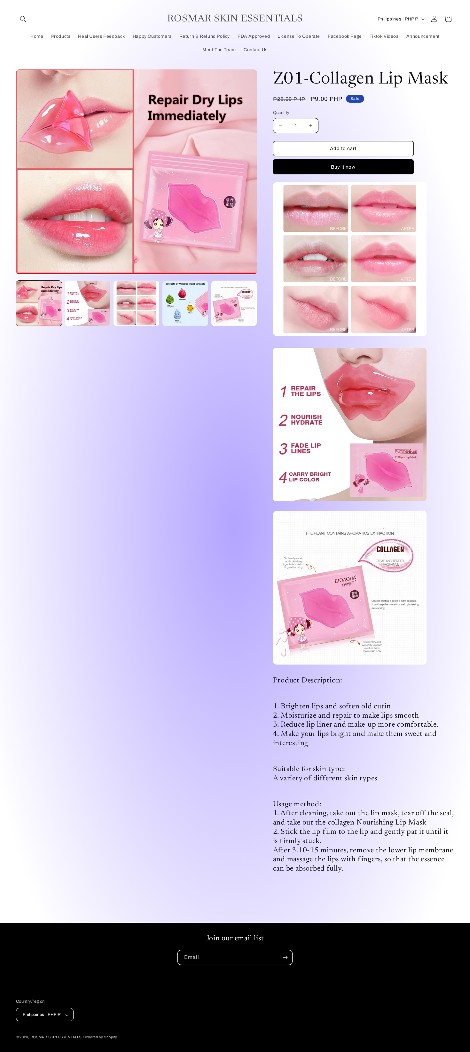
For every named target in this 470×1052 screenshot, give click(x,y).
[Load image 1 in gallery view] (39, 303)
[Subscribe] (285, 957)
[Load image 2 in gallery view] (88, 303)
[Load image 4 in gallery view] (185, 303)
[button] (23, 19)
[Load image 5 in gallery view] (234, 303)
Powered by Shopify (100, 1037)
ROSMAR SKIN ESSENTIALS (56, 1037)
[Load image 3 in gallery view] (136, 303)
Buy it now (343, 167)
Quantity (281, 112)
